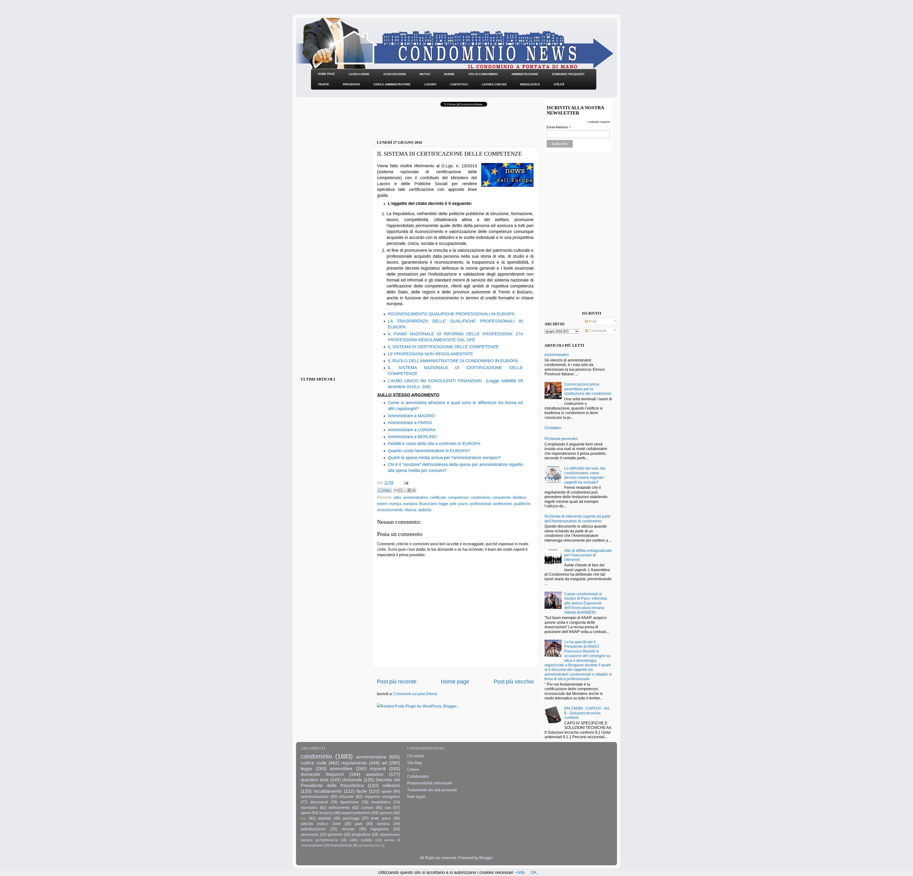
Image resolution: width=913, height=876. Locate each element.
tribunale (346, 796)
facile (361, 791)
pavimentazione (369, 845)
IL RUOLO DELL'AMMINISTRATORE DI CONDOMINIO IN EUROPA (453, 360)
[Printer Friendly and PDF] (384, 491)
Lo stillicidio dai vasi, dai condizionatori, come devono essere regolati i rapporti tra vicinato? (584, 475)
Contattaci (459, 84)
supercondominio (356, 813)
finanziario (428, 503)
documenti (319, 802)
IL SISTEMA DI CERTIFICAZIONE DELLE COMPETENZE (443, 346)
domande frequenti (322, 774)
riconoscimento (390, 510)
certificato (438, 497)
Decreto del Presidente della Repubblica (350, 782)
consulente (501, 497)
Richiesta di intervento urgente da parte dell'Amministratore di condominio (577, 518)
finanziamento (341, 845)
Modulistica (530, 84)
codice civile (314, 762)
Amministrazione (524, 74)
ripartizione (349, 802)
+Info (520, 872)
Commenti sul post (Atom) (415, 694)
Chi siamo (415, 756)
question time (315, 779)
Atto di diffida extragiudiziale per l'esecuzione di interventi (588, 555)
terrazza (326, 813)
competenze (458, 497)
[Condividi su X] (405, 490)
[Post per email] (405, 482)
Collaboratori (418, 776)
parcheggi (351, 818)
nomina (383, 824)
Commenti (597, 330)
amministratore (415, 497)
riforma (410, 510)
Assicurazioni (394, 74)
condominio (480, 497)
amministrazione (315, 796)
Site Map (414, 763)
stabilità (424, 510)
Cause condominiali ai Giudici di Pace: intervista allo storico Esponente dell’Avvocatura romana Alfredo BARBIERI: (585, 603)
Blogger (485, 858)
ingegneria (379, 829)
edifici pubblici (361, 840)
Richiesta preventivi (561, 438)
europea (410, 503)
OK (534, 872)
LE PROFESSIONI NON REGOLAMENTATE (430, 353)
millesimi (391, 785)
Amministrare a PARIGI (410, 422)
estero (382, 503)
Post (592, 321)
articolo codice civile (321, 824)
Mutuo (425, 74)
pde (453, 503)
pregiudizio (361, 834)
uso (388, 807)
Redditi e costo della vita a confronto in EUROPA (434, 443)
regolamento (354, 762)
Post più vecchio (514, 681)
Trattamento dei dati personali (432, 790)
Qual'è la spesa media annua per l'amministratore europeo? (444, 457)
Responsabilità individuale (429, 783)
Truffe (323, 84)
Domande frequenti (568, 74)
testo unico (381, 818)
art (384, 762)
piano (463, 503)
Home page (455, 681)
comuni (367, 807)
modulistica (380, 802)
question (375, 774)
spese (386, 791)
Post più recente (397, 681)
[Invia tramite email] (395, 490)
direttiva (519, 497)
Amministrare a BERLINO (412, 436)
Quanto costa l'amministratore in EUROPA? (429, 450)
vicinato (348, 829)
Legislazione (359, 74)
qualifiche (522, 503)
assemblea (341, 768)
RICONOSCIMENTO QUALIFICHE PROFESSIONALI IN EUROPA (451, 314)
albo (397, 497)
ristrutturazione (313, 829)
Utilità (559, 84)
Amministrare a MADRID (411, 415)
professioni (502, 503)
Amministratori (556, 354)
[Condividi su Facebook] (409, 490)
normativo (309, 807)
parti (358, 824)
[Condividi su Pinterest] (414, 490)
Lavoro (430, 84)
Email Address (559, 127)
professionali (480, 503)
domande (352, 779)
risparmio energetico (382, 796)
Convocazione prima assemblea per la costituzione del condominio (587, 389)
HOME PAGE (326, 74)
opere (306, 813)
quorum (385, 813)
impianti (378, 768)
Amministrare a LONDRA (412, 429)
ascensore (309, 834)
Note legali (416, 796)
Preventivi (351, 84)
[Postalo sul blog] (400, 490)
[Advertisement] (432, 125)
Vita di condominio (483, 74)
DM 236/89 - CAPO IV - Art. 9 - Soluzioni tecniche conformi (587, 713)
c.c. (303, 818)
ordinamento (339, 807)
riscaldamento (327, 791)
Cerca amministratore (392, 84)
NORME (449, 74)
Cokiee (413, 769)
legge (443, 503)
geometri (335, 834)
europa (395, 503)
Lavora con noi (494, 84)
